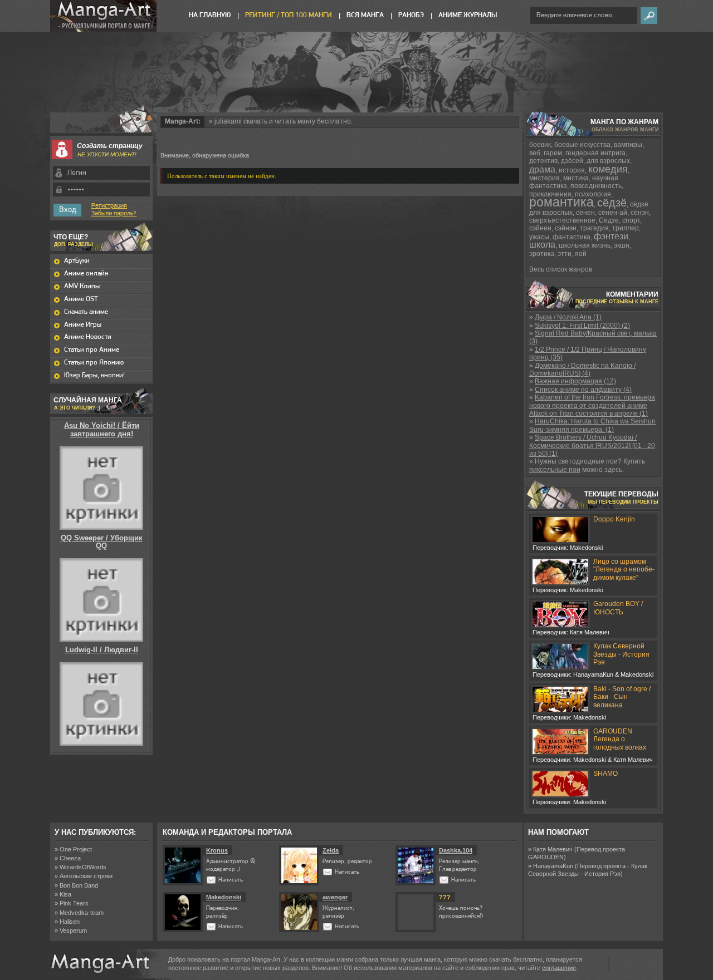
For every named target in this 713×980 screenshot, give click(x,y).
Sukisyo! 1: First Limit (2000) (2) (582, 325)
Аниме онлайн (86, 273)
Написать (230, 880)
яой (581, 254)
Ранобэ (411, 15)
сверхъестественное (562, 220)
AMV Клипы (82, 286)
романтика (561, 202)
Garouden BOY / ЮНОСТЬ (618, 607)
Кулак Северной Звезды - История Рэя (621, 654)
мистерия (544, 178)
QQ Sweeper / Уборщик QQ (102, 542)
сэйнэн (566, 228)
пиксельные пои (554, 470)
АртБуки (77, 260)
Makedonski (223, 897)
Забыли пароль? (113, 213)
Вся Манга (365, 15)
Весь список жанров (560, 269)
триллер (625, 228)
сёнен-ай (612, 212)
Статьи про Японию (94, 362)
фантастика (571, 237)
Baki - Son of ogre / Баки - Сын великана (622, 697)
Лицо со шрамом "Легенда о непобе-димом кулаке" (624, 570)
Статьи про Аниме (91, 349)
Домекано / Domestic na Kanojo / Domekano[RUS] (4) (582, 369)
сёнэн (640, 212)
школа (542, 244)
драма (542, 169)
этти (565, 254)
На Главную (210, 15)
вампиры (628, 145)
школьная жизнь (585, 245)
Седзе (609, 220)
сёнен (585, 212)
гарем (553, 153)
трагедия (594, 228)
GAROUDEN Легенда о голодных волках (619, 739)
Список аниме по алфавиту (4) (583, 389)
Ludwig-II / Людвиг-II (101, 650)
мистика (576, 178)
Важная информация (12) (575, 381)
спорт (631, 220)
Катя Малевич (553, 849)
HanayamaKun (553, 866)
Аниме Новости (87, 337)
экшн (621, 245)
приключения (550, 194)
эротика (541, 254)
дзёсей (572, 161)
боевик (540, 145)
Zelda (331, 850)
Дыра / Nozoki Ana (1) (568, 317)
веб (534, 153)
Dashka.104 (455, 850)
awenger (335, 897)
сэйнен (540, 228)
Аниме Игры (82, 324)
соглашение (559, 967)
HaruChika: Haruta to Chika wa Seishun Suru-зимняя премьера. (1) (592, 425)
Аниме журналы (467, 15)
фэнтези (611, 236)
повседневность (596, 186)
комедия (608, 169)
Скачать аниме (86, 312)
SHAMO (605, 773)
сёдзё (612, 202)
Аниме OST (81, 299)
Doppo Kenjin (614, 519)
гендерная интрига (595, 153)
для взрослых (608, 161)
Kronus (217, 850)
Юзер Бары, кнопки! (94, 375)
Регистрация (109, 206)
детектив (543, 161)
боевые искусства (582, 145)
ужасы (539, 237)
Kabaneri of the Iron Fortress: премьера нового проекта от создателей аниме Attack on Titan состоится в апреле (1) (592, 405)
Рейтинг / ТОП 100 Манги (288, 15)
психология (593, 194)
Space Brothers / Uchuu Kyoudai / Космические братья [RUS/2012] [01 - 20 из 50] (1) (592, 445)
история (572, 170)
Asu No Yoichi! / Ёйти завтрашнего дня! (101, 429)
